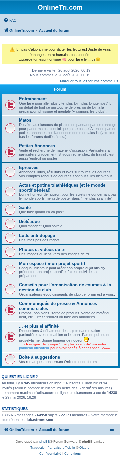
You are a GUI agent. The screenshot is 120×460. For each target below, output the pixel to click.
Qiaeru (84, 447)
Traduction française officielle (52, 447)
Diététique (29, 221)
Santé (25, 207)
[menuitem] (10, 20)
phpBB (44, 441)
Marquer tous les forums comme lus (89, 81)
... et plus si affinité (39, 326)
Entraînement (33, 98)
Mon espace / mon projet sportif (52, 263)
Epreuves (28, 167)
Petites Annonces (37, 145)
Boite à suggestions (39, 357)
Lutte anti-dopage (37, 235)
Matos (25, 120)
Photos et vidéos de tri (42, 249)
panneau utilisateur (34, 348)
